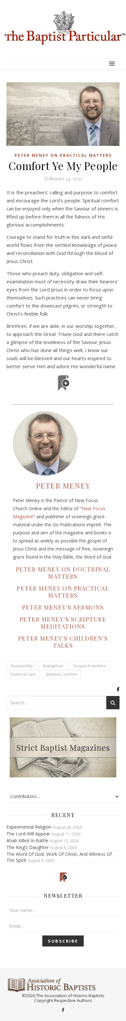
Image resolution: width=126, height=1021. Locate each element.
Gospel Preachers (89, 666)
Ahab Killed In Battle (27, 840)
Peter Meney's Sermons (63, 607)
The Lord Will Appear (28, 834)
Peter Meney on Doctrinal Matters (63, 572)
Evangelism (53, 666)
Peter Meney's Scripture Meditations (63, 622)
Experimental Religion (28, 827)
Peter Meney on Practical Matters (63, 155)
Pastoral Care (23, 674)
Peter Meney (63, 485)
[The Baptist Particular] (63, 27)
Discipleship (22, 666)
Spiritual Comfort (61, 674)
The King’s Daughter (27, 847)
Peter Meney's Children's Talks (63, 641)
